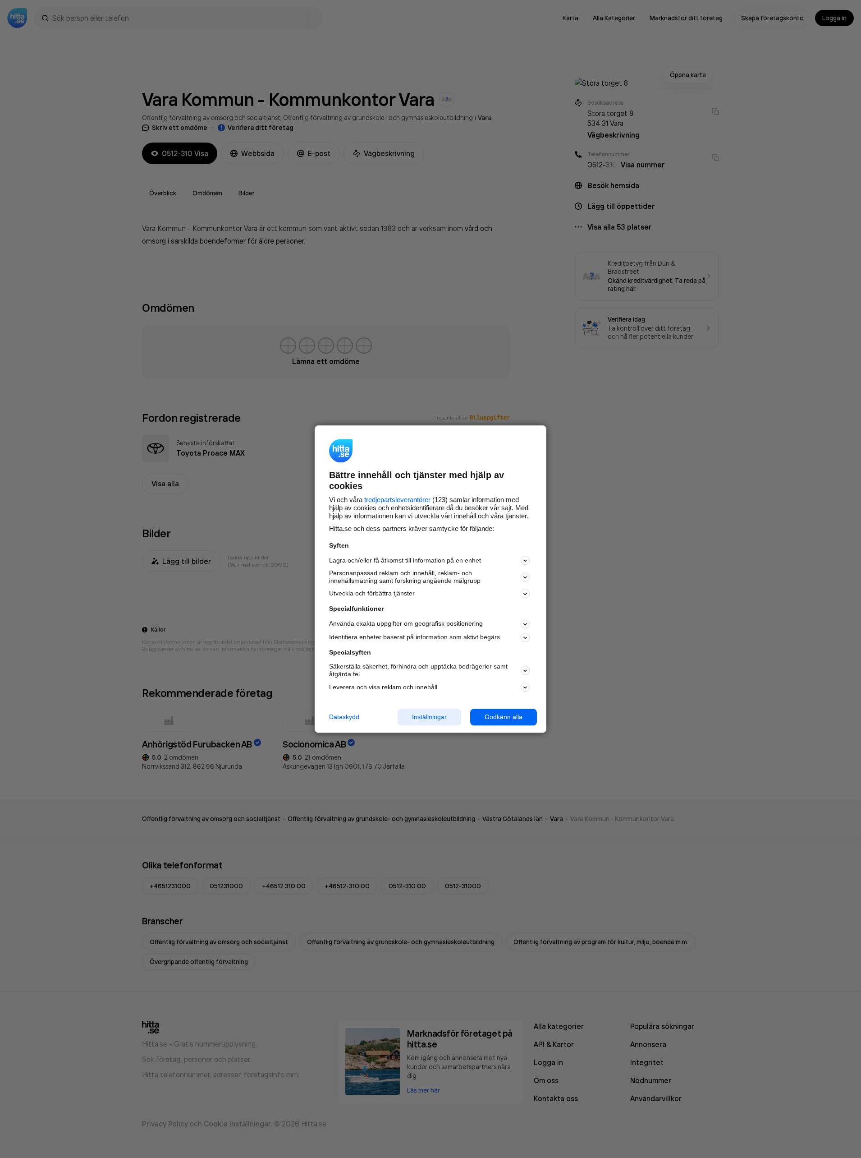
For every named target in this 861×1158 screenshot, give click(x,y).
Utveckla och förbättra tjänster (372, 593)
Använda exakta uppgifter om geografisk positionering (406, 623)
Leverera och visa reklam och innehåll (383, 687)
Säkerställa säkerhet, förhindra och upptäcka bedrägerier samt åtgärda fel (418, 670)
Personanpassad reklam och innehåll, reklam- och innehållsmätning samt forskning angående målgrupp (405, 577)
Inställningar (429, 716)
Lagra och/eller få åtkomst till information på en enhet (405, 560)
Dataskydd (344, 716)
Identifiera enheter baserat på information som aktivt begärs (414, 637)
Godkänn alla (503, 716)
